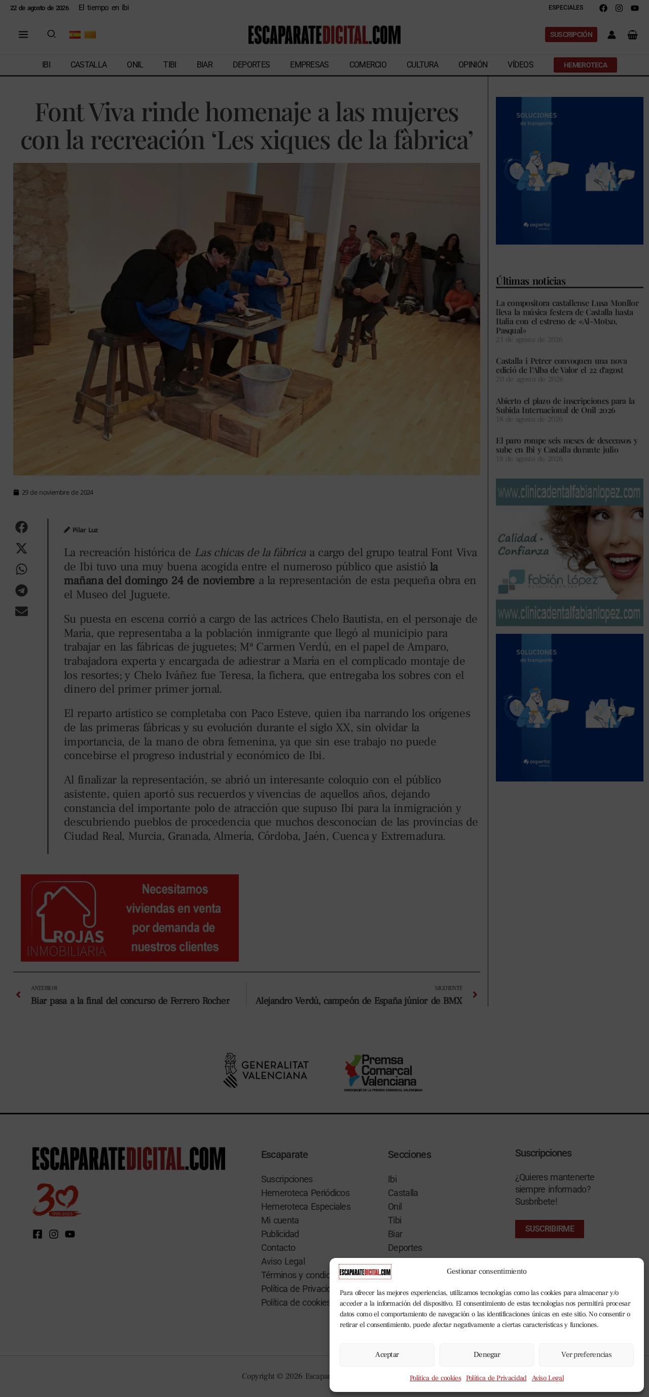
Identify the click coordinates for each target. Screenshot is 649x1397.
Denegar (487, 1354)
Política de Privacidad (496, 1378)
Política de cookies (435, 1378)
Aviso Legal (548, 1378)
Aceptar (387, 1354)
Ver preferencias (586, 1354)
